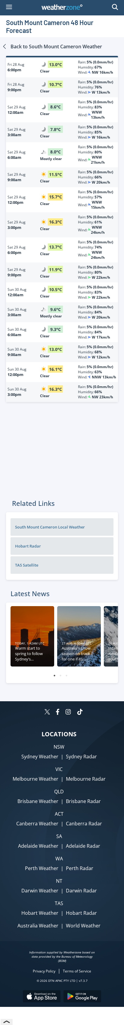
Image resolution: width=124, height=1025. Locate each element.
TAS (59, 903)
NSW (59, 747)
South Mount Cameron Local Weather (50, 527)
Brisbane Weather (37, 801)
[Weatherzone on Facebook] (57, 712)
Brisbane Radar (83, 801)
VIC (59, 769)
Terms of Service (77, 971)
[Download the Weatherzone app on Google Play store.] (82, 997)
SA (59, 836)
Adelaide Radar (83, 846)
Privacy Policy (44, 971)
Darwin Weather (39, 890)
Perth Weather (41, 868)
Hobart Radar (81, 913)
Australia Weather (37, 925)
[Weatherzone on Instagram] (68, 712)
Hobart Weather (39, 913)
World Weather (83, 925)
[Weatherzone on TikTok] (80, 712)
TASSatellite (26, 565)
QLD (59, 791)
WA (59, 858)
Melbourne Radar (86, 779)
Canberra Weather (37, 823)
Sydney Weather (39, 756)
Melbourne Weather (35, 779)
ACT (59, 814)
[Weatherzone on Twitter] (47, 712)
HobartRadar (28, 546)
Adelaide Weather (38, 846)
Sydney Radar (81, 756)
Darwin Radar (81, 890)
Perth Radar (79, 868)
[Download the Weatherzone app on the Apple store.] (41, 997)
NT (59, 881)
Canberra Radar (84, 823)
